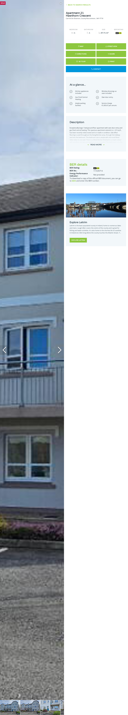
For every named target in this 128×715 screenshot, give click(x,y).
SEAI (74, 181)
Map (81, 46)
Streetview (112, 46)
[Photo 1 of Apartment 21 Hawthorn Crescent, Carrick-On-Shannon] (10, 707)
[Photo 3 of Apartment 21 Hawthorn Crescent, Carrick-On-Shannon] (50, 707)
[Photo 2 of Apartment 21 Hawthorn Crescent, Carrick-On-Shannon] (30, 707)
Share (112, 54)
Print (112, 61)
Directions (81, 54)
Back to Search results (79, 5)
